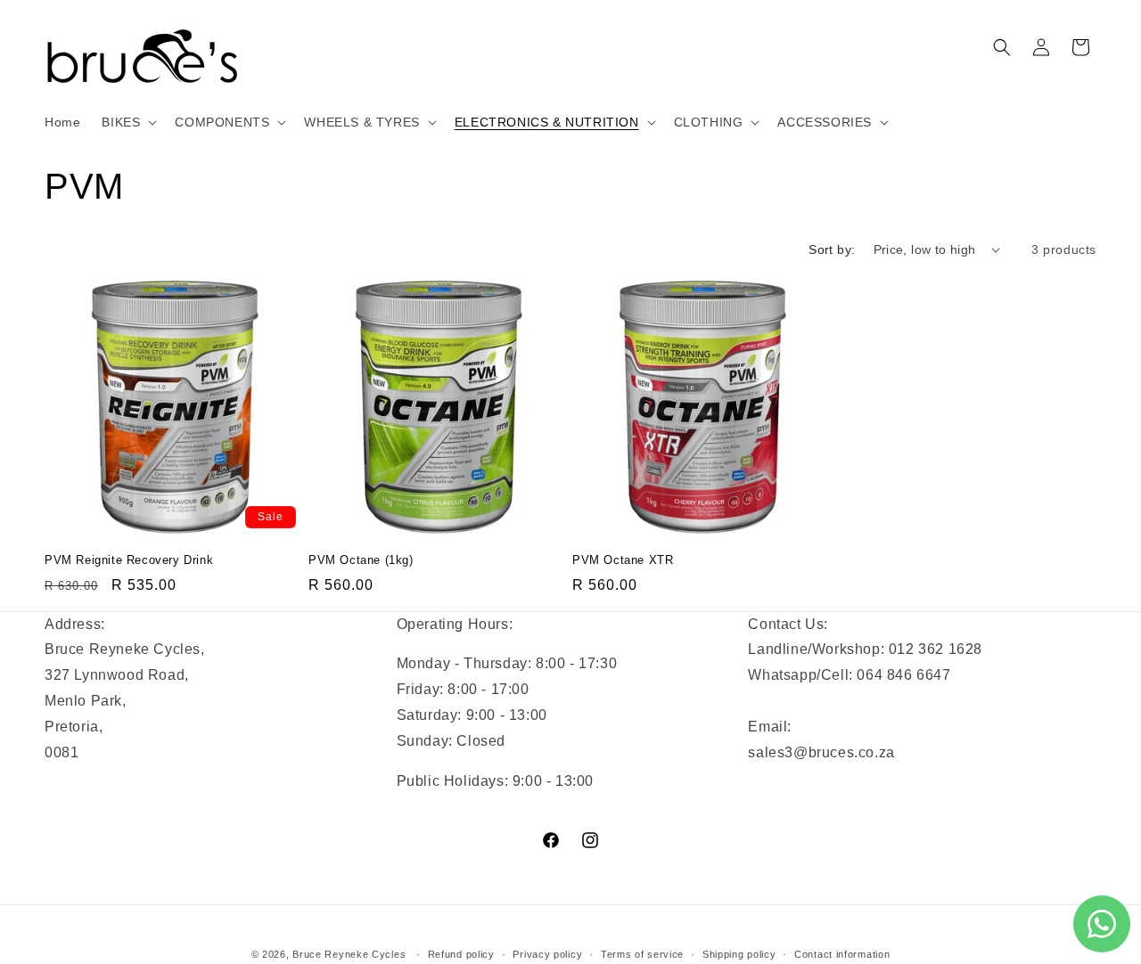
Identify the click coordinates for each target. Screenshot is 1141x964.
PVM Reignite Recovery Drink (129, 560)
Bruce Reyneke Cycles (349, 954)
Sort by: (832, 249)
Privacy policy (547, 954)
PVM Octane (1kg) (361, 560)
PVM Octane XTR (622, 560)
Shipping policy (739, 954)
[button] (127, 122)
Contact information (842, 954)
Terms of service (642, 954)
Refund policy (461, 954)
